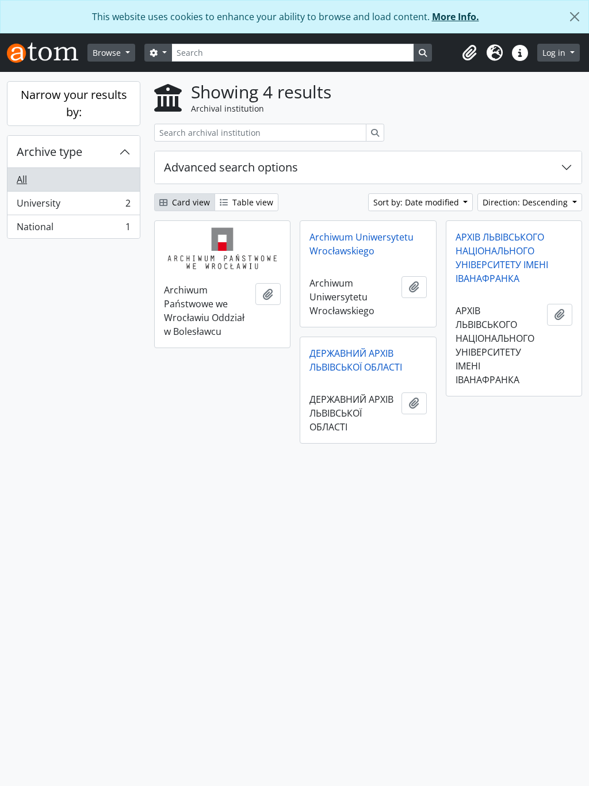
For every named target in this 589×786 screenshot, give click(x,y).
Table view (251, 202)
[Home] (47, 52)
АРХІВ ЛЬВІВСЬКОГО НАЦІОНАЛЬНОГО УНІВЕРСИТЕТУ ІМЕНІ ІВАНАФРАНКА (502, 258)
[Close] (574, 17)
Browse (108, 52)
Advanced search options (231, 167)
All (22, 179)
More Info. (455, 16)
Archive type (49, 151)
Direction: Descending (526, 202)
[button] (469, 53)
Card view (190, 202)
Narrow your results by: (74, 103)
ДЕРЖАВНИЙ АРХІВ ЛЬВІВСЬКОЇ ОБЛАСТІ (355, 360)
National (73, 229)
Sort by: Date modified (417, 202)
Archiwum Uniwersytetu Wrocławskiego (361, 244)
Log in (555, 52)
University (73, 206)
